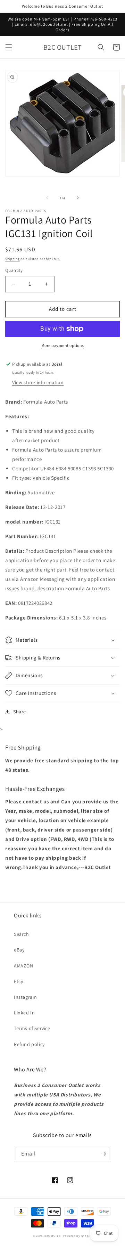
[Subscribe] (103, 1154)
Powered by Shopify (77, 1236)
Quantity (14, 270)
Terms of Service (32, 1028)
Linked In (24, 1013)
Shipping (12, 259)
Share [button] (19, 711)
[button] (8, 47)
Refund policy (29, 1044)
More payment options (62, 345)
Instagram (25, 997)
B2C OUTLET (53, 1236)
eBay (19, 950)
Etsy (18, 981)
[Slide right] (77, 197)
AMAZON (23, 966)
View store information (38, 382)
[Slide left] (47, 197)
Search (21, 934)
